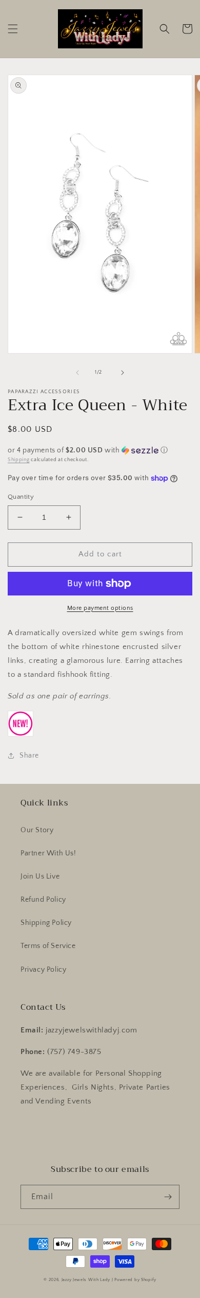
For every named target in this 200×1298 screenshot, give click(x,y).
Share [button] (29, 755)
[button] (13, 28)
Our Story (37, 830)
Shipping (19, 460)
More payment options (100, 608)
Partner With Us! (48, 853)
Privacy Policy (43, 970)
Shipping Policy (46, 923)
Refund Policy (43, 900)
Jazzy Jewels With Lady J (87, 1279)
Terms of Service (48, 946)
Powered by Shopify (135, 1279)
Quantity (21, 496)
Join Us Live (40, 876)
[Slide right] (122, 372)
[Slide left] (77, 372)
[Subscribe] (167, 1197)
